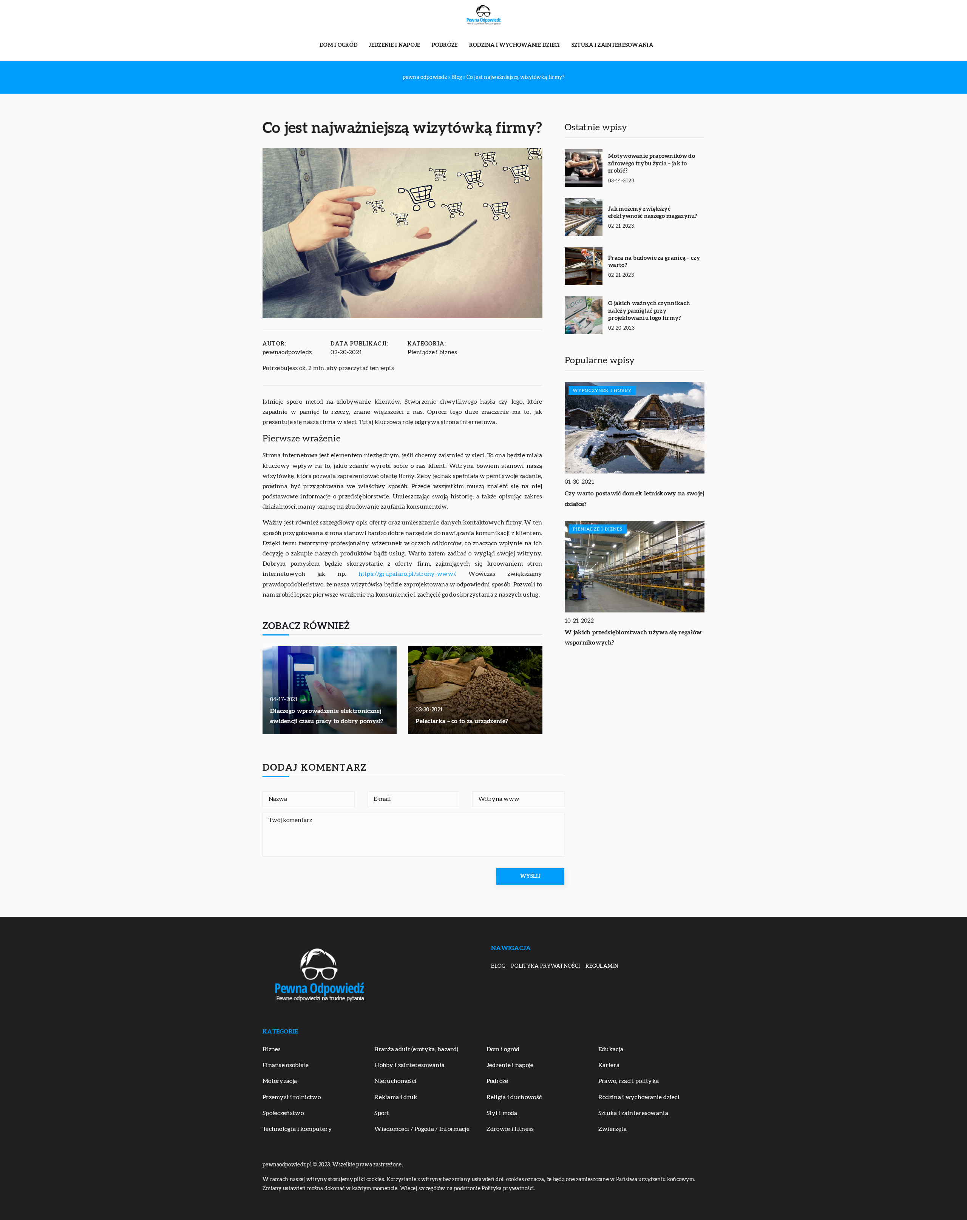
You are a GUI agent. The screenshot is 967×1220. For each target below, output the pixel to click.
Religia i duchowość (514, 1097)
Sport (381, 1113)
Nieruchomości (395, 1081)
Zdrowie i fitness (510, 1129)
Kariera (608, 1065)
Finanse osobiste (286, 1065)
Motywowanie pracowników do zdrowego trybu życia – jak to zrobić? (651, 163)
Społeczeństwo (283, 1113)
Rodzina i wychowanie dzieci (514, 45)
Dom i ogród (338, 45)
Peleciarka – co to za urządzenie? (462, 721)
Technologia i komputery (297, 1129)
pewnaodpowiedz (287, 352)
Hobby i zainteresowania (409, 1065)
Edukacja (610, 1049)
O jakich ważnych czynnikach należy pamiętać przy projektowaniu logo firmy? (649, 311)
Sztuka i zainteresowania (612, 45)
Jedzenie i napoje (394, 45)
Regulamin (601, 966)
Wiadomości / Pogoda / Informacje (422, 1129)
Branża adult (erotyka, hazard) (416, 1049)
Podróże (445, 45)
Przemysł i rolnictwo (292, 1097)
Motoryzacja (280, 1081)
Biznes (272, 1049)
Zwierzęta (612, 1129)
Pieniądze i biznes (432, 352)
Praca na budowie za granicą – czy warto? (654, 261)
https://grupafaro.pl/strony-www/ (407, 574)
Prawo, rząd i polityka (628, 1081)
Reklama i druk (395, 1097)
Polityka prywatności (545, 966)
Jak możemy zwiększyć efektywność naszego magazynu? (652, 212)
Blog (498, 966)
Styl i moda (502, 1113)
